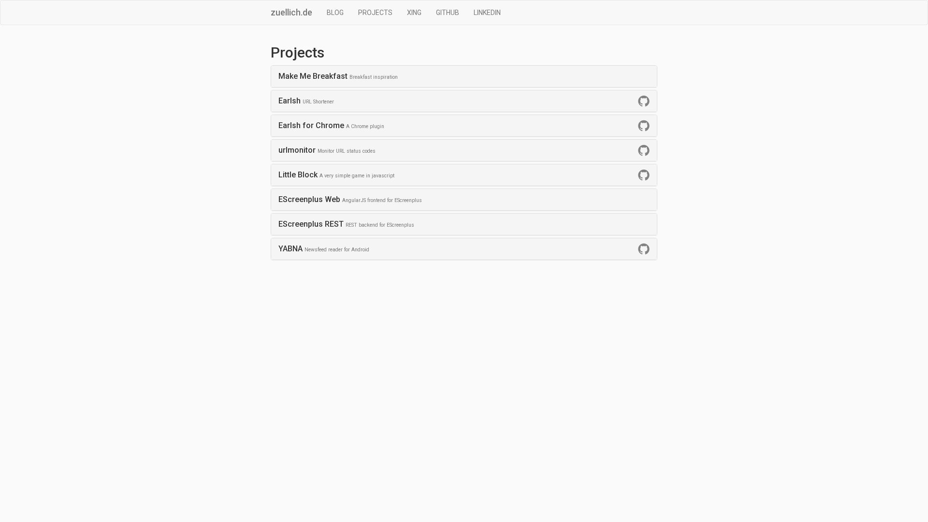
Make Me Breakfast (338, 76)
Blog (335, 12)
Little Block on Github (644, 175)
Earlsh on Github (644, 101)
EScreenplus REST (346, 224)
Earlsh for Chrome (331, 125)
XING (414, 12)
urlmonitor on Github (644, 150)
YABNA (323, 248)
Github (447, 12)
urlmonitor (327, 150)
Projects (375, 12)
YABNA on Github (644, 249)
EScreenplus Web (350, 199)
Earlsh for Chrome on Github (644, 125)
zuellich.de (291, 12)
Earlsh (306, 100)
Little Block (336, 174)
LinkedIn (487, 12)
